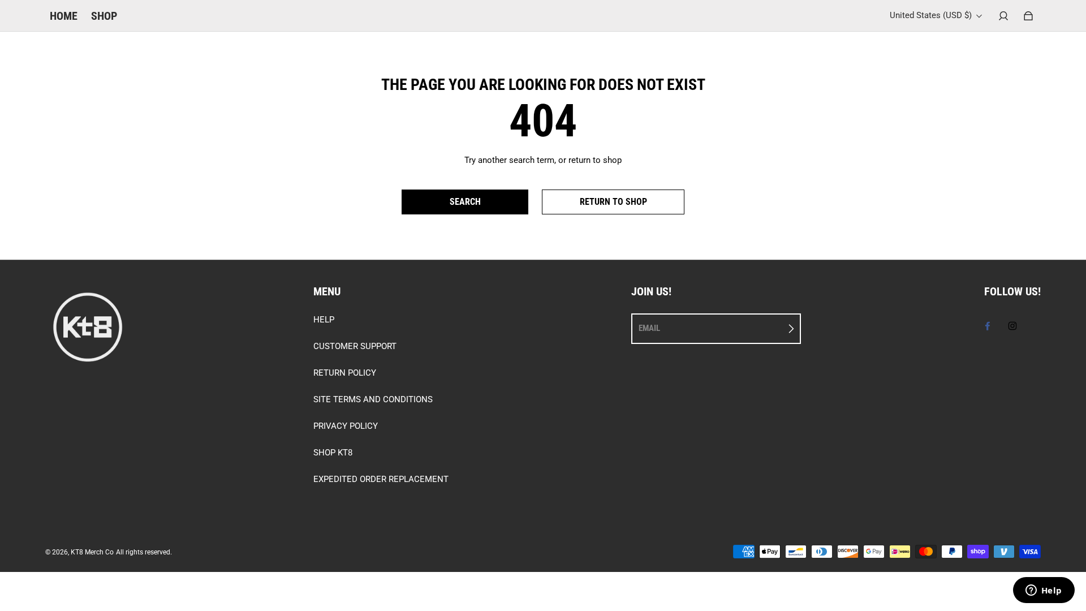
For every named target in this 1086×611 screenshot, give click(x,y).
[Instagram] (1012, 325)
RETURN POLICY (344, 373)
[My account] (1003, 15)
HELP (323, 320)
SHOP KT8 (332, 453)
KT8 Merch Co (92, 552)
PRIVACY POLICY (345, 426)
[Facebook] (987, 325)
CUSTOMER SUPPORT (355, 346)
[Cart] (1028, 15)
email (649, 328)
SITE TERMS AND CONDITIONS (373, 399)
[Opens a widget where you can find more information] (1043, 591)
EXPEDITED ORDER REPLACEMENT (381, 479)
